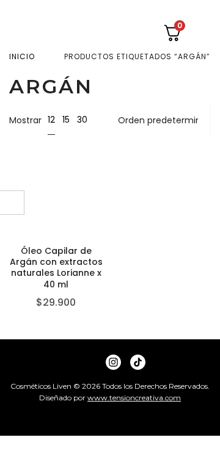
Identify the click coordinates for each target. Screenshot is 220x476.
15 (66, 120)
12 (51, 120)
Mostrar (25, 120)
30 (82, 120)
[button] (204, 33)
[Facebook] (89, 362)
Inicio (22, 56)
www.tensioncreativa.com (134, 397)
